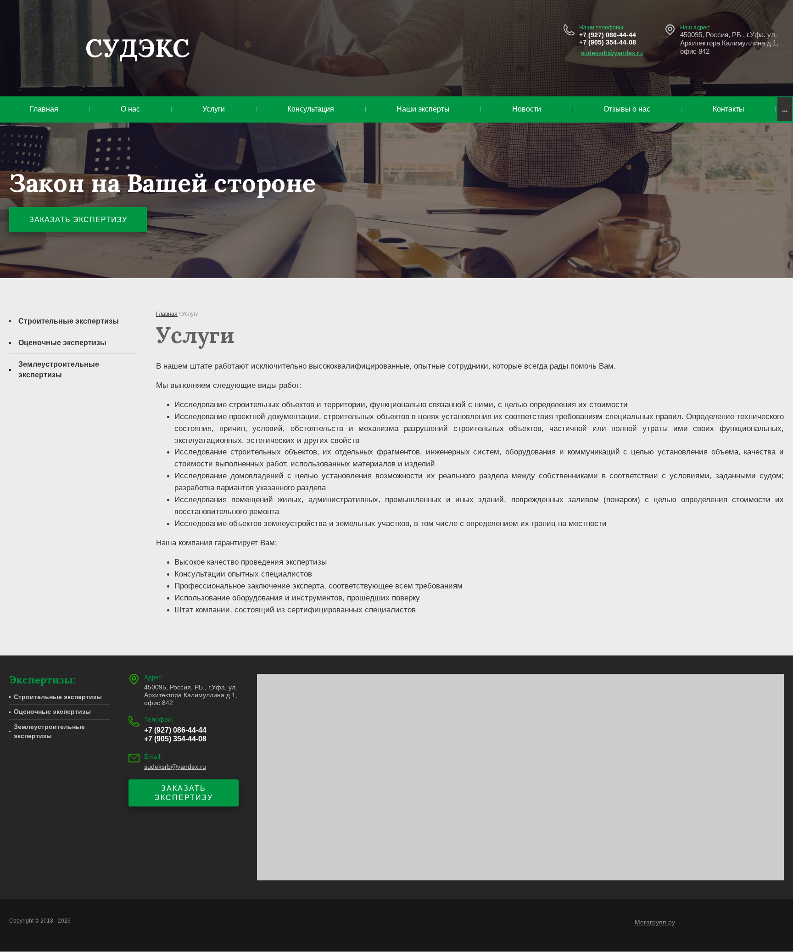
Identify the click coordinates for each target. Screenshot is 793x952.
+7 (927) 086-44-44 (607, 35)
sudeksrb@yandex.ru (612, 52)
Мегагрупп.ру (655, 922)
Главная (167, 314)
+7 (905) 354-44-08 (607, 42)
